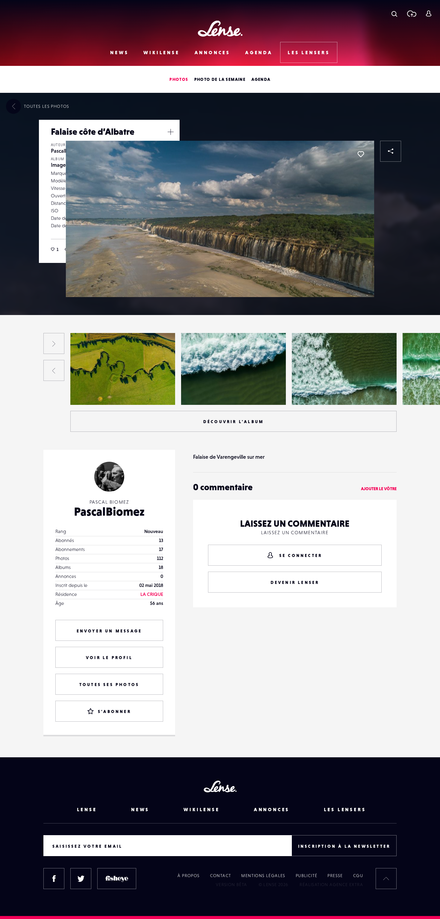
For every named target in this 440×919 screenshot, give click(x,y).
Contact (220, 875)
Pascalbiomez (90, 392)
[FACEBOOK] (53, 878)
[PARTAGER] (390, 151)
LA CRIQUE (151, 594)
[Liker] (360, 154)
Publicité (307, 875)
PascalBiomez (109, 511)
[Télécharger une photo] (411, 13)
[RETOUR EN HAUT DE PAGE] (386, 878)
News (119, 52)
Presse (335, 875)
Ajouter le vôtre (379, 488)
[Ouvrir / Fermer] (171, 132)
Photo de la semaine (220, 79)
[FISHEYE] (116, 878)
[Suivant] (53, 343)
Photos (178, 79)
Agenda (259, 52)
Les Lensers (309, 52)
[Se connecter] (428, 13)
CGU (358, 875)
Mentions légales (263, 875)
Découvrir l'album (233, 421)
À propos (188, 875)
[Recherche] (394, 13)
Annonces (212, 52)
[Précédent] (53, 370)
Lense (87, 809)
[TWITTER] (80, 878)
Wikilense (161, 52)
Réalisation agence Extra (331, 884)
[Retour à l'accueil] (220, 29)
